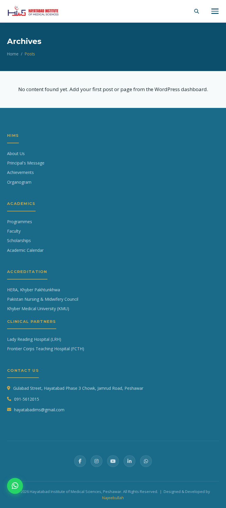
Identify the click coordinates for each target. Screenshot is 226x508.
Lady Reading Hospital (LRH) (34, 339)
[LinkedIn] (129, 461)
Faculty (14, 231)
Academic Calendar (25, 250)
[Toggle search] (197, 11)
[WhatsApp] (146, 461)
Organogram (19, 182)
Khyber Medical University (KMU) (38, 308)
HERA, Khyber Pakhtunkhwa (33, 289)
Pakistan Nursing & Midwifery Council (42, 299)
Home (13, 54)
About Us (16, 153)
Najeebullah (113, 497)
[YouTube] (113, 461)
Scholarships (19, 240)
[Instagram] (96, 461)
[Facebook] (80, 461)
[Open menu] (215, 11)
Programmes (19, 221)
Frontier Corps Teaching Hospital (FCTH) (45, 348)
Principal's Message (25, 163)
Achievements (20, 172)
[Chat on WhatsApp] (15, 486)
